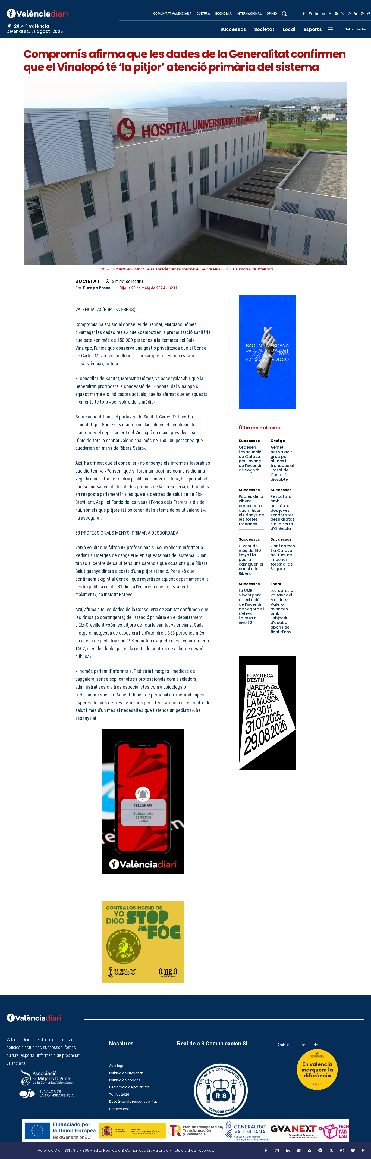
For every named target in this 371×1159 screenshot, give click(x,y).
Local (276, 584)
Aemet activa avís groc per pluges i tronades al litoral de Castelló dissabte (282, 463)
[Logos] (185, 1130)
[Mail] (323, 14)
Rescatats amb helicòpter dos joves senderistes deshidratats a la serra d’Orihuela (282, 512)
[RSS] (329, 14)
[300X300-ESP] (143, 942)
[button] (284, 13)
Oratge (278, 440)
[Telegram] (336, 14)
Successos (249, 440)
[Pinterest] (179, 893)
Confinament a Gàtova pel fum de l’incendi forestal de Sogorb (283, 557)
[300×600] (267, 713)
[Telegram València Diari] (143, 878)
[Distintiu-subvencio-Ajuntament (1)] (317, 1069)
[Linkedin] (316, 14)
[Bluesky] (356, 14)
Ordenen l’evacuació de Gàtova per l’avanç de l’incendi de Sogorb (250, 459)
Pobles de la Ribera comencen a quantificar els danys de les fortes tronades (251, 510)
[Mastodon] (362, 14)
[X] (342, 14)
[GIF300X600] (267, 407)
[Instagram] (310, 14)
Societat (87, 281)
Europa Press (96, 288)
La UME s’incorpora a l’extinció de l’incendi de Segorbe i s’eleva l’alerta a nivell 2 (251, 606)
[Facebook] (303, 14)
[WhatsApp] (349, 14)
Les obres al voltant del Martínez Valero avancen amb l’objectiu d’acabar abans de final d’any (282, 611)
